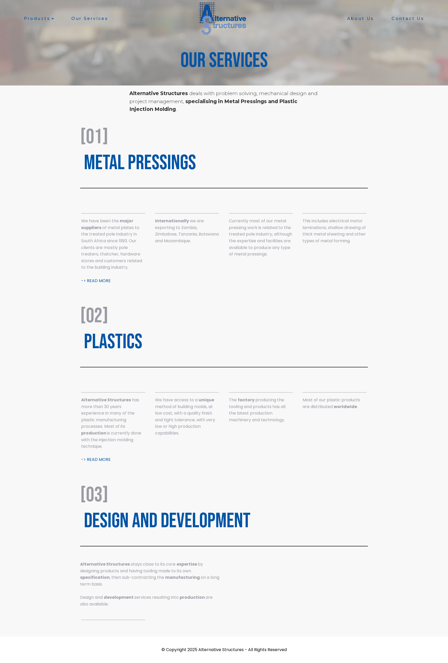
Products (37, 18)
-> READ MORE (96, 281)
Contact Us (407, 18)
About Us (360, 18)
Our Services (89, 18)
